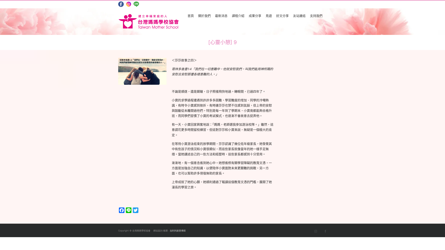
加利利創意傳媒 (178, 230)
